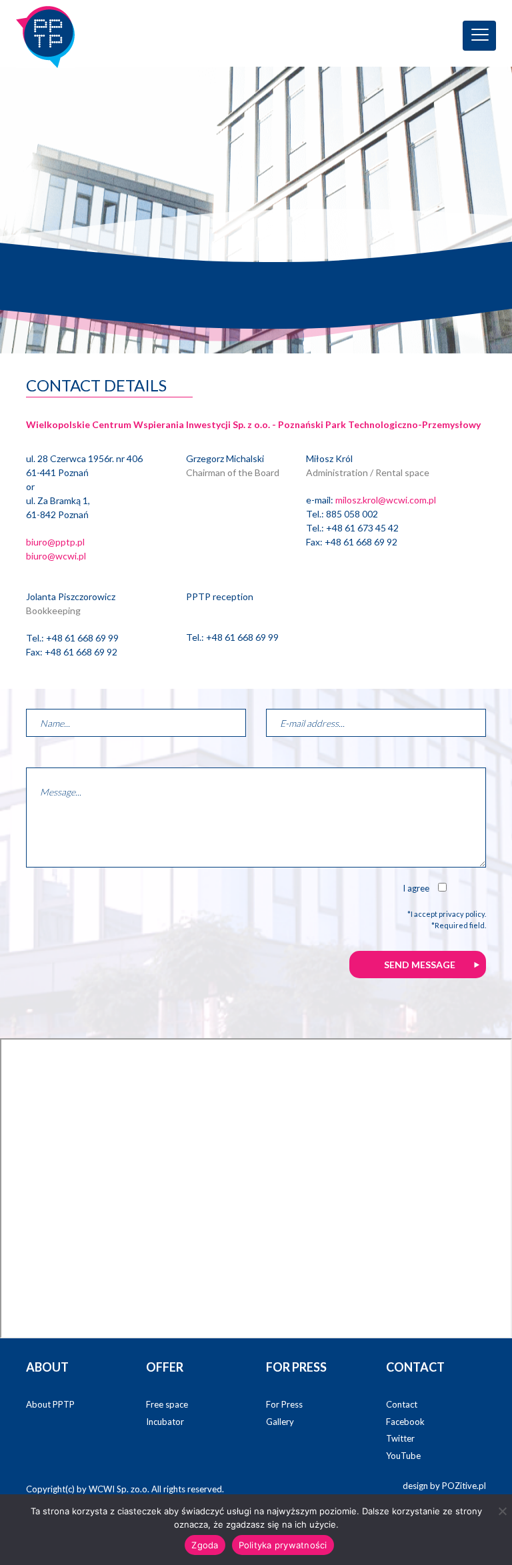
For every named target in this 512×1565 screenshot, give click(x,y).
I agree (416, 888)
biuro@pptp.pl (55, 541)
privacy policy (462, 914)
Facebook (405, 1421)
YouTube (403, 1455)
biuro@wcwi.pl (56, 555)
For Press (284, 1404)
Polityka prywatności (283, 1545)
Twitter (400, 1438)
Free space (167, 1404)
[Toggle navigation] (479, 36)
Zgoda (204, 1545)
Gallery (280, 1421)
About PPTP (50, 1404)
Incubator (165, 1421)
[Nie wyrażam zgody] (502, 1511)
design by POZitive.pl (444, 1485)
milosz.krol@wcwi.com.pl (385, 499)
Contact (401, 1404)
